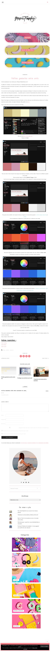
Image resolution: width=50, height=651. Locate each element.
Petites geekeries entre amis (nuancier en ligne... (14, 390)
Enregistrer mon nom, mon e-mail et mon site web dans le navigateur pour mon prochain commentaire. (21, 427)
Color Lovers (3, 346)
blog (4, 350)
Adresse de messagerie (3, 419)
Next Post (45, 358)
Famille (16, 549)
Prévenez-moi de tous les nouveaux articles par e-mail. (14, 433)
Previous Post (5, 358)
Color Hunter (3, 344)
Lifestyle (16, 564)
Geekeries (25, 74)
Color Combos (4, 342)
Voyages (27, 37)
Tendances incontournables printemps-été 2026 (28, 514)
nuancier (12, 350)
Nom (2, 415)
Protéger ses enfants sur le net (25, 378)
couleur (7, 350)
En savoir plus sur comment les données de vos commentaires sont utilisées (34, 442)
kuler (28, 101)
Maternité (16, 626)
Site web (3, 423)
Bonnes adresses (27, 62)
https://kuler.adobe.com (28, 136)
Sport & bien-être (27, 50)
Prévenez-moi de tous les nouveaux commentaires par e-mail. (16, 430)
